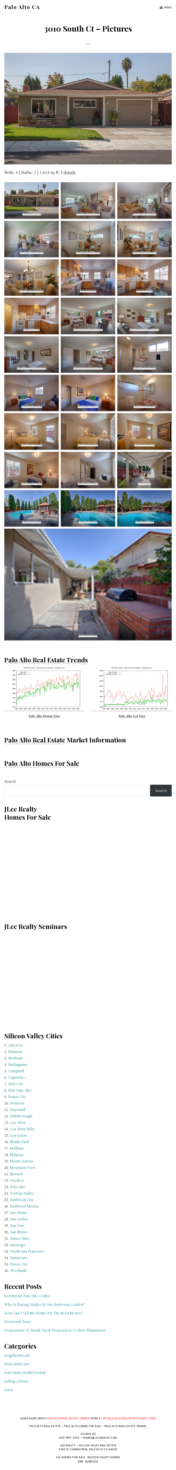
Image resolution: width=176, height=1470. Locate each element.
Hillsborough (21, 1115)
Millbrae (17, 1148)
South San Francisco (27, 1251)
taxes (8, 1389)
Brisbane (15, 1058)
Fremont (17, 1103)
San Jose (17, 1225)
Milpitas (17, 1154)
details (70, 172)
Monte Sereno (21, 1161)
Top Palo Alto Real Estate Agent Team (128, 1418)
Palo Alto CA (22, 6)
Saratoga (17, 1244)
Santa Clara (19, 1238)
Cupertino (16, 1077)
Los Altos (18, 1122)
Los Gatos (18, 1135)
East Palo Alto (20, 1090)
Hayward (17, 1109)
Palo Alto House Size (44, 716)
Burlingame (18, 1064)
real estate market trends (25, 1372)
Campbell (16, 1070)
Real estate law (16, 1363)
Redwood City (21, 1199)
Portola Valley (21, 1193)
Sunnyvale (18, 1257)
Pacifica (17, 1180)
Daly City (15, 1083)
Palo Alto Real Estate (34, 740)
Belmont (15, 1051)
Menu (168, 7)
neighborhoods (17, 1355)
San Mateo (19, 1231)
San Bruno (18, 1212)
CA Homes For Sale (70, 1457)
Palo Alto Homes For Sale (41, 763)
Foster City (17, 1096)
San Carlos (19, 1219)
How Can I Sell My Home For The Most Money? (43, 1313)
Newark (16, 1173)
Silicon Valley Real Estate (98, 1445)
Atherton (15, 1045)
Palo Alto (17, 1186)
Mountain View (22, 1167)
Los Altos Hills (22, 1128)
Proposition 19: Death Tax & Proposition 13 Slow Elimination (55, 1330)
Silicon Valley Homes (103, 1457)
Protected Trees (17, 1321)
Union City (19, 1264)
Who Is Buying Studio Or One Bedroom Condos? (44, 1304)
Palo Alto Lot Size (131, 716)
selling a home (16, 1381)
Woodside (18, 1270)
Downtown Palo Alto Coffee (27, 1295)
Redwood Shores (24, 1206)
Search (10, 781)
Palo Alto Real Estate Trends (46, 659)
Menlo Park (19, 1141)
